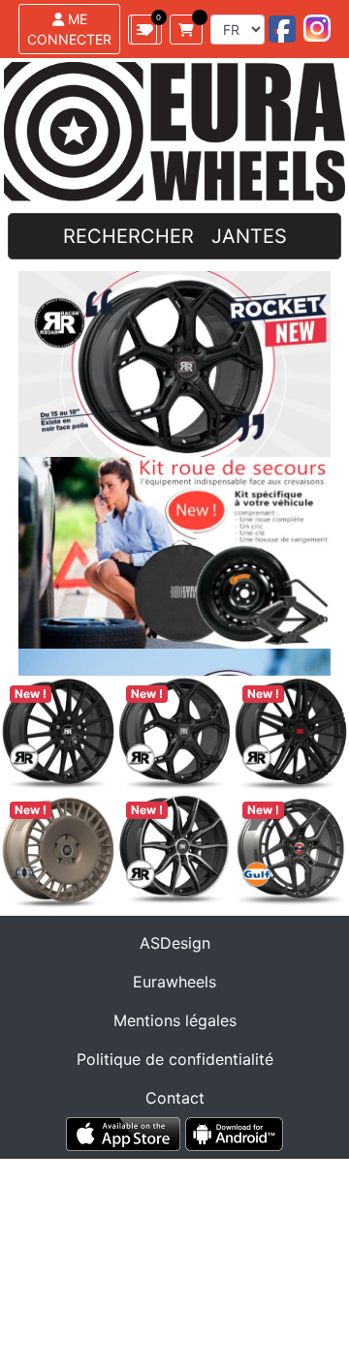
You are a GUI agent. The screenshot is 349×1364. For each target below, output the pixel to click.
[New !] (58, 733)
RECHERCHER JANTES (175, 236)
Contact (175, 1097)
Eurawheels (174, 981)
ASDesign (175, 943)
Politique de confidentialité (175, 1059)
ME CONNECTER (69, 29)
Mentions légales (175, 1020)
